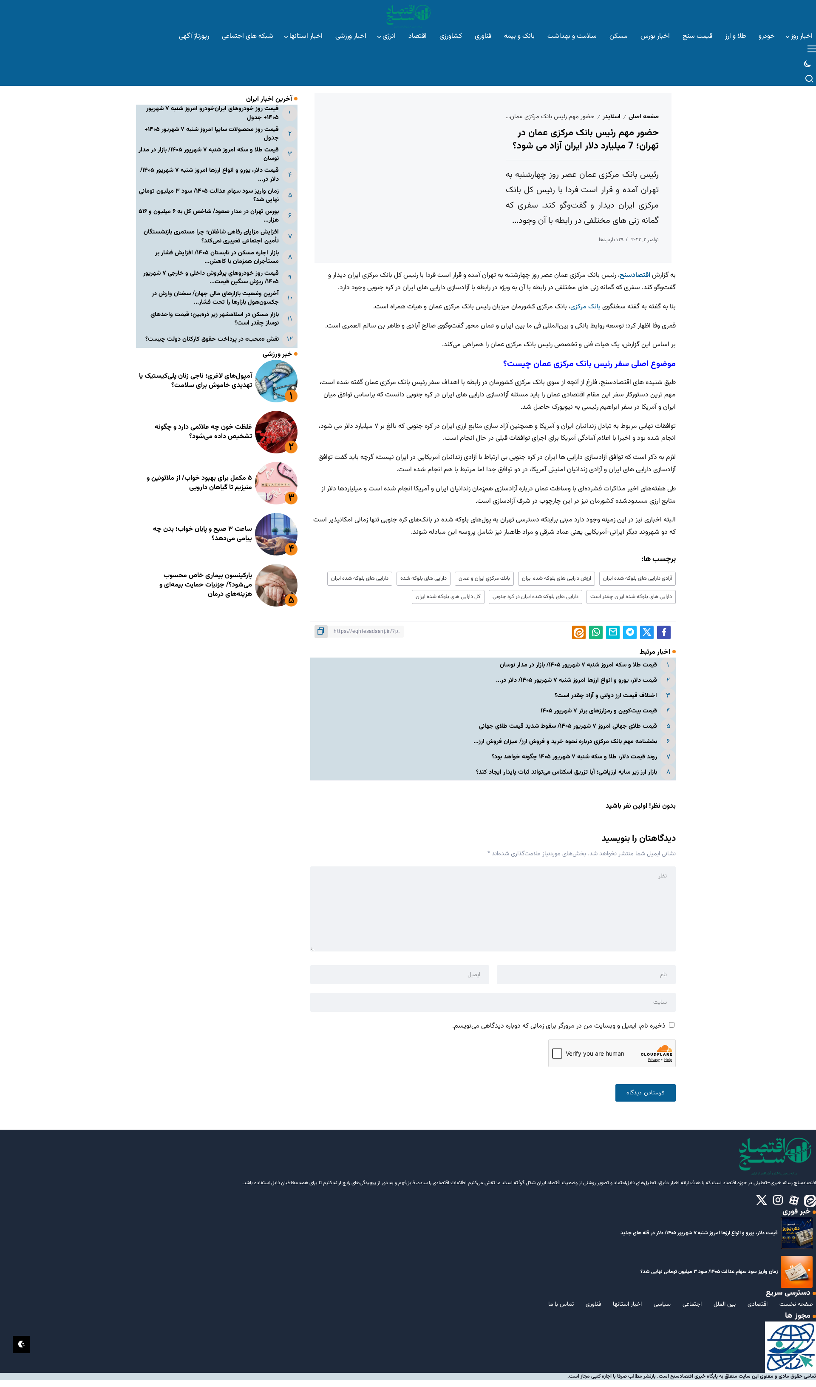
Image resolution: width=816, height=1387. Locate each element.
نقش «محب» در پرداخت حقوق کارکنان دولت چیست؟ (212, 339)
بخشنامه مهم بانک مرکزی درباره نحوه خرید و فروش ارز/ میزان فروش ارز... (565, 741)
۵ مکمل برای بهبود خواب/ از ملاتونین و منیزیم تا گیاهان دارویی (199, 483)
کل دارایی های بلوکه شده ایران (448, 596)
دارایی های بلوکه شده (423, 578)
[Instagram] (778, 1201)
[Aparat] (794, 1201)
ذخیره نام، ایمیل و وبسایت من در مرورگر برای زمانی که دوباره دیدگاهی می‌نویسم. (559, 1026)
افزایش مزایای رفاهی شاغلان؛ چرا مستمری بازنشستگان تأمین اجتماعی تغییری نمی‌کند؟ (211, 236)
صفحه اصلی (644, 117)
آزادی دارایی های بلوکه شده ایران (637, 578)
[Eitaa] (810, 1201)
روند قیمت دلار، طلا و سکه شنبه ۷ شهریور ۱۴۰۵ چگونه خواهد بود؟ (574, 757)
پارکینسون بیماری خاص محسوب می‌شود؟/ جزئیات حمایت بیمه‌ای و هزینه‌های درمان (205, 585)
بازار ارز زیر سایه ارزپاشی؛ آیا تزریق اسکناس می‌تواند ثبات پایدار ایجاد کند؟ (566, 772)
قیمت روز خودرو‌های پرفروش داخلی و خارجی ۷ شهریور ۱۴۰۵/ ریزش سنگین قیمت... (211, 277)
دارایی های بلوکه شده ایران (359, 578)
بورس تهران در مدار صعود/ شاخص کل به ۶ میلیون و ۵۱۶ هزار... (209, 216)
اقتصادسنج (635, 275)
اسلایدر (611, 117)
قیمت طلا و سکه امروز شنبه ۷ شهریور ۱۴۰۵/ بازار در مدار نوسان (578, 665)
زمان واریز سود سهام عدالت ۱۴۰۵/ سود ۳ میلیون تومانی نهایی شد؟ (209, 195)
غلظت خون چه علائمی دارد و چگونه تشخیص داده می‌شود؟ (203, 432)
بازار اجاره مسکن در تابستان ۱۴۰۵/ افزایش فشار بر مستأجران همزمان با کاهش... (217, 257)
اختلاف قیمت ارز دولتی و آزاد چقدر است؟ (606, 696)
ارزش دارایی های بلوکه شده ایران (556, 578)
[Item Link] (276, 381)
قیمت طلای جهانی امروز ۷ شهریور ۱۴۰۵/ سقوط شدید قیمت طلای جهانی (568, 726)
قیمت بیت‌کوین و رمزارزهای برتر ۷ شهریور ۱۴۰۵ (599, 711)
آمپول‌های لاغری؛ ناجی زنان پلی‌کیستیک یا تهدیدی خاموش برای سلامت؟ (195, 381)
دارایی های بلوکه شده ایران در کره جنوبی (535, 596)
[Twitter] (762, 1201)
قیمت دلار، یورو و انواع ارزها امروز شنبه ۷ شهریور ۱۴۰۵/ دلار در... (576, 680)
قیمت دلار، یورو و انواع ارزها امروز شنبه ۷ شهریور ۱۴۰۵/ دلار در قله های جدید (699, 1233)
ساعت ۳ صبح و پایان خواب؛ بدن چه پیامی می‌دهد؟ (202, 534)
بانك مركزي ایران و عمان (484, 578)
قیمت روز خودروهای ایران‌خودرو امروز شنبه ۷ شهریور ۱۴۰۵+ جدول (212, 113)
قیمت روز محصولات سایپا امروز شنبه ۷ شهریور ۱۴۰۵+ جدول (211, 134)
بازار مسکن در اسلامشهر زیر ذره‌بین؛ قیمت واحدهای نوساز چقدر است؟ (214, 318)
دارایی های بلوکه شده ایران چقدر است (631, 596)
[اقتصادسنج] (408, 15)
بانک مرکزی (586, 307)
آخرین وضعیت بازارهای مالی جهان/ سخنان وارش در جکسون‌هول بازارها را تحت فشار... (215, 298)
